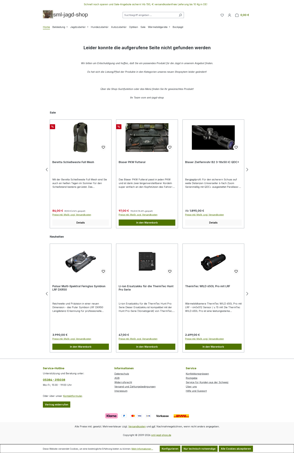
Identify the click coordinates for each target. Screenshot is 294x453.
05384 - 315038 (54, 379)
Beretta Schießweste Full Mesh (73, 162)
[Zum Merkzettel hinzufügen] (103, 147)
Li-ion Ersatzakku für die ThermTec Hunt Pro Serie (146, 288)
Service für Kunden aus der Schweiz (207, 382)
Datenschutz (121, 373)
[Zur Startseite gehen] (65, 14)
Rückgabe (191, 378)
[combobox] (150, 15)
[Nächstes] (247, 169)
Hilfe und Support (196, 390)
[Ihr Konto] (229, 15)
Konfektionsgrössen (197, 373)
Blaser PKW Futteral (132, 162)
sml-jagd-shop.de (161, 435)
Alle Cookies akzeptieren (236, 448)
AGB (117, 378)
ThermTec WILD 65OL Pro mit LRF (207, 286)
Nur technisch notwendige (200, 448)
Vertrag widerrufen (56, 404)
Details (80, 222)
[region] (147, 4)
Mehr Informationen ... (142, 448)
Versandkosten (137, 426)
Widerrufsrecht (123, 382)
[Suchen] (180, 15)
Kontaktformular (72, 395)
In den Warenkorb (147, 222)
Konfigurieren (170, 448)
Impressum (120, 390)
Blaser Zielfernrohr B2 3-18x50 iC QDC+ (212, 162)
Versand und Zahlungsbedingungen (135, 386)
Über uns (191, 386)
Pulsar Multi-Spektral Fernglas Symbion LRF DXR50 (79, 288)
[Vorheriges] (46, 169)
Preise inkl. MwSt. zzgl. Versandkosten (71, 214)
